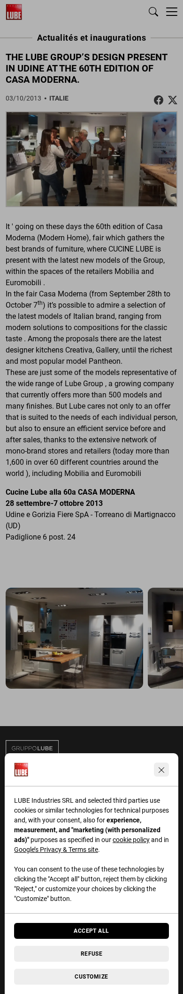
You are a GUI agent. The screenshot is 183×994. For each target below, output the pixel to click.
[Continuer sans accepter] (161, 770)
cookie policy (131, 839)
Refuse (92, 954)
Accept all (91, 931)
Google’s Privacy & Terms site (56, 849)
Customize (91, 976)
